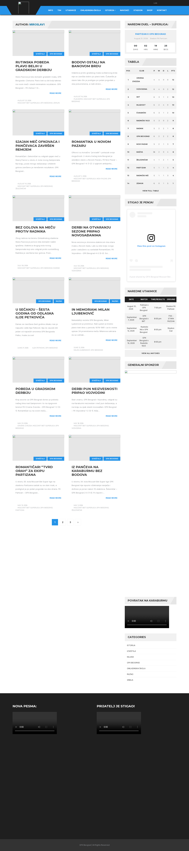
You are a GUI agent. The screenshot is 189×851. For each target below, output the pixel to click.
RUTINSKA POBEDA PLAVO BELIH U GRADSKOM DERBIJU (34, 66)
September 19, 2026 (132, 341)
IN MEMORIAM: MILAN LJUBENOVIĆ (91, 311)
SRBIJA (130, 680)
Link (155, 3)
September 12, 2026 (132, 329)
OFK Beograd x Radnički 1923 (144, 342)
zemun (56, 103)
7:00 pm (157, 308)
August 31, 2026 (131, 307)
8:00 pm (157, 318)
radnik (56, 268)
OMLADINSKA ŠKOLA (136, 668)
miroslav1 (37, 24)
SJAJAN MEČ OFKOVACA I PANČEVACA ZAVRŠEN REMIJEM (38, 146)
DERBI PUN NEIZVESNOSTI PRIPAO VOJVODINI (94, 391)
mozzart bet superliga (29, 103)
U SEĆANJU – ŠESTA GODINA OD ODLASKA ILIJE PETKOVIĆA (35, 313)
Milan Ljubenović (82, 350)
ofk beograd (46, 103)
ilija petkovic (38, 348)
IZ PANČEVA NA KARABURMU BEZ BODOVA (87, 471)
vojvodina (76, 271)
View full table (150, 191)
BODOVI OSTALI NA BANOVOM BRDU (88, 64)
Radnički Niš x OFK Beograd (144, 329)
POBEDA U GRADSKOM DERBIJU (35, 391)
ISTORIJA (131, 645)
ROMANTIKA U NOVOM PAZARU (91, 144)
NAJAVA (130, 657)
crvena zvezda (25, 426)
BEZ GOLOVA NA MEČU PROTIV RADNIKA (35, 229)
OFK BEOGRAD (56, 54)
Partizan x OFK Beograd (150, 34)
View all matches (151, 353)
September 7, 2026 (132, 318)
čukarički (78, 99)
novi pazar (102, 179)
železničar (21, 189)
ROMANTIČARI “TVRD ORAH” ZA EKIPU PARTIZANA (34, 471)
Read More (55, 93)
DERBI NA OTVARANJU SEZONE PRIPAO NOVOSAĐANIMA (91, 231)
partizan (20, 510)
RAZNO (59, 301)
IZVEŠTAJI (40, 54)
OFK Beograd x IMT (144, 318)
